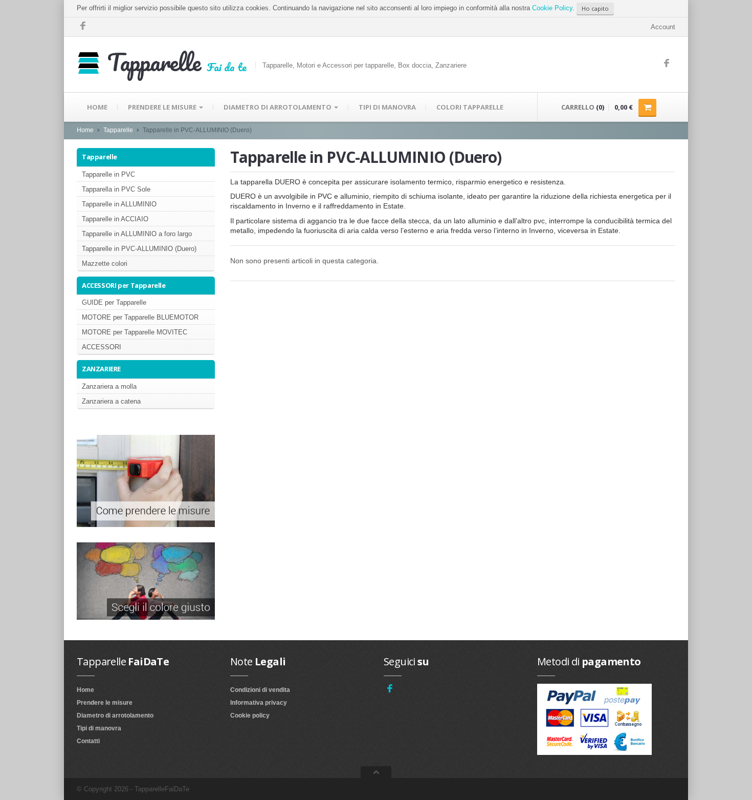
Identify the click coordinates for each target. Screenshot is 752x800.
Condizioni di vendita (260, 689)
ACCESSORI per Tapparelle (124, 285)
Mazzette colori (104, 263)
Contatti (88, 741)
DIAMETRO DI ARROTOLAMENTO (278, 107)
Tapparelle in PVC (108, 174)
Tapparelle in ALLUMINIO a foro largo (137, 234)
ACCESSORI (101, 347)
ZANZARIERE (101, 368)
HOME (97, 107)
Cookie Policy (552, 8)
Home (85, 130)
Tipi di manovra (99, 728)
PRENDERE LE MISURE (163, 107)
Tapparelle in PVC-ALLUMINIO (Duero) (139, 248)
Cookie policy (250, 715)
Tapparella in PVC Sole (116, 189)
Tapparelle (118, 130)
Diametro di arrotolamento (115, 715)
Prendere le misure (104, 702)
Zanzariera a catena (111, 401)
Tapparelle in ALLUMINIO (119, 204)
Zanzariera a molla (109, 386)
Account (663, 27)
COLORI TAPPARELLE (469, 107)
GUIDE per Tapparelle (114, 302)
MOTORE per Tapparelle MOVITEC (134, 332)
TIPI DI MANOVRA (387, 107)
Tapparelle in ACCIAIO (115, 219)
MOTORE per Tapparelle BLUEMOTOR (140, 317)
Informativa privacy (258, 702)
